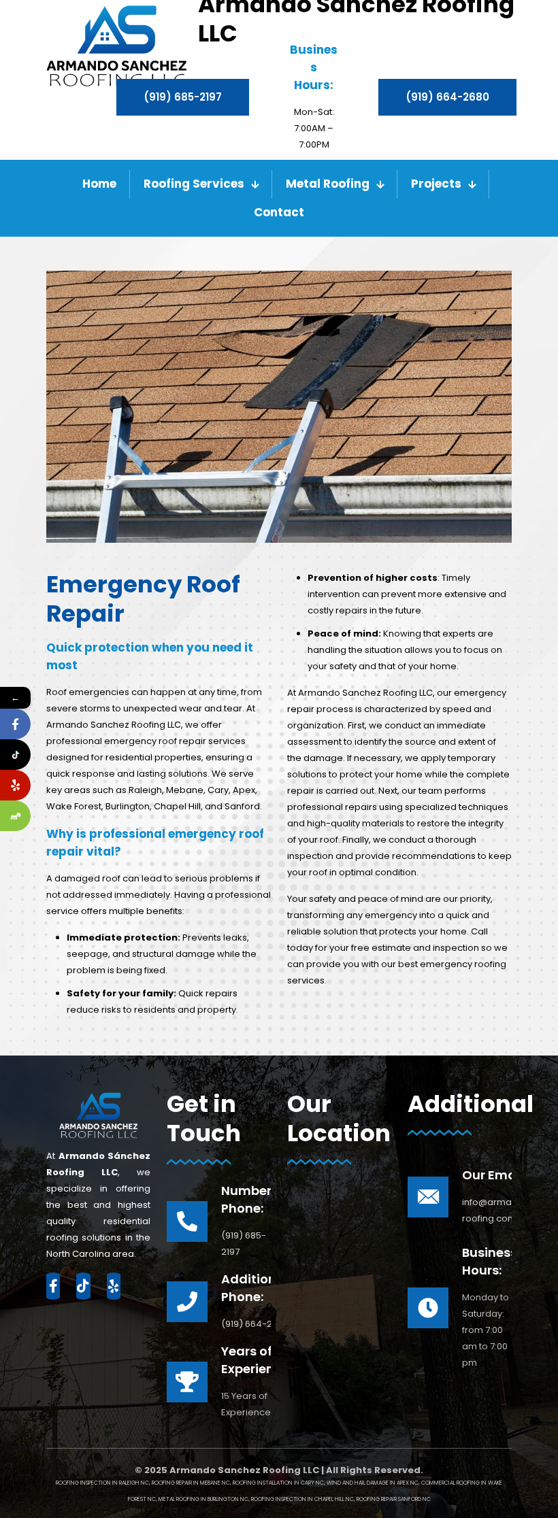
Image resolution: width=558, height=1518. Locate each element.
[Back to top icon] (492, 1490)
